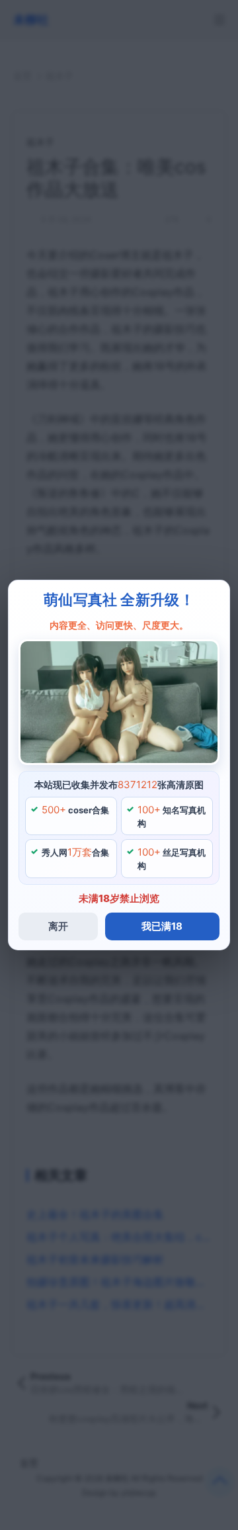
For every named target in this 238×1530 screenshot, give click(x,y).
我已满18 (161, 926)
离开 (58, 926)
